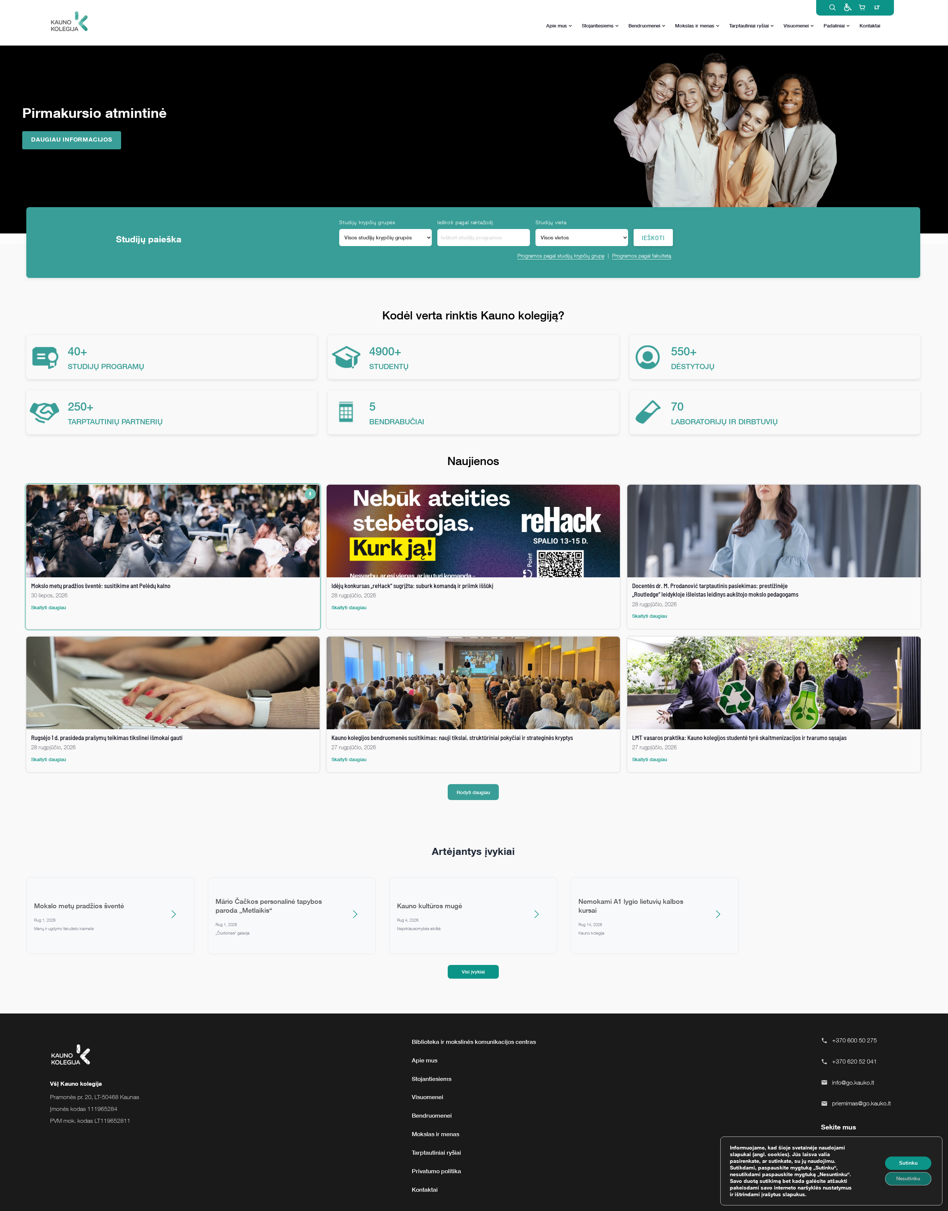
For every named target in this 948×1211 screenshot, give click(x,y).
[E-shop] (862, 7)
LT (877, 7)
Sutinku (908, 1163)
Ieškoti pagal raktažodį (465, 222)
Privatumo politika (436, 1171)
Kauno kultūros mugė (429, 906)
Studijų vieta (550, 222)
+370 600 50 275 (854, 1040)
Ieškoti (653, 237)
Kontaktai (869, 26)
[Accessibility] (847, 7)
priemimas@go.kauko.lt (861, 1103)
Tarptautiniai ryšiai (749, 26)
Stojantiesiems (598, 26)
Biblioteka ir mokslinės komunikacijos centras (474, 1041)
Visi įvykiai (473, 972)
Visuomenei (796, 26)
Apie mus (556, 26)
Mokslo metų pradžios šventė (79, 906)
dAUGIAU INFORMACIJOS (71, 139)
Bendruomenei (644, 26)
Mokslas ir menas (694, 26)
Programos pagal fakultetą (641, 255)
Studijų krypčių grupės (367, 222)
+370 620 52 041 (854, 1061)
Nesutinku (908, 1178)
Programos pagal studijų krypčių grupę (560, 255)
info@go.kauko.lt (853, 1082)
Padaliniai (834, 26)
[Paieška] (832, 7)
